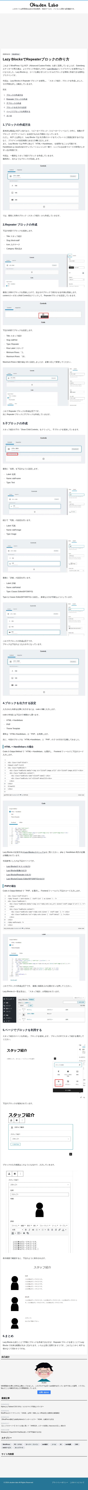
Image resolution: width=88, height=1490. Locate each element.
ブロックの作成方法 (14, 95)
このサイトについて (77, 1482)
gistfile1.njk (8, 795)
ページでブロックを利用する (18, 112)
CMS (76, 1444)
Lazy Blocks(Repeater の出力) (18, 875)
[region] (44, 776)
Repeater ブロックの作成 (16, 99)
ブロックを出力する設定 (16, 107)
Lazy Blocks (52, 69)
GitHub (25, 795)
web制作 (45, 1444)
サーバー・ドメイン (32, 1444)
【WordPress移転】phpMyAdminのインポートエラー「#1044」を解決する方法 (27, 1419)
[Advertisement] (44, 29)
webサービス (7, 1447)
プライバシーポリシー (60, 1482)
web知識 (68, 1444)
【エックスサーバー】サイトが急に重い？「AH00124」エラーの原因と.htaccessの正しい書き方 (33, 1426)
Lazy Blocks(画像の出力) (16, 871)
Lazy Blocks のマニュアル (34, 852)
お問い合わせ (44, 1392)
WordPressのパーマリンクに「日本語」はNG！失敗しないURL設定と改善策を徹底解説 (30, 1413)
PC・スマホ (18, 1444)
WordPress (15, 54)
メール (54, 1444)
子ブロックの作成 (13, 103)
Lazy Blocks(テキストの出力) (18, 866)
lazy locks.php (9, 928)
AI (60, 1444)
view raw (81, 795)
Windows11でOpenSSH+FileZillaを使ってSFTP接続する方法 (21, 1432)
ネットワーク (19, 1447)
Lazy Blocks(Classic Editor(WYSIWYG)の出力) (25, 879)
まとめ (9, 116)
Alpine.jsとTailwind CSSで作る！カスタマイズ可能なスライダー (22, 1406)
